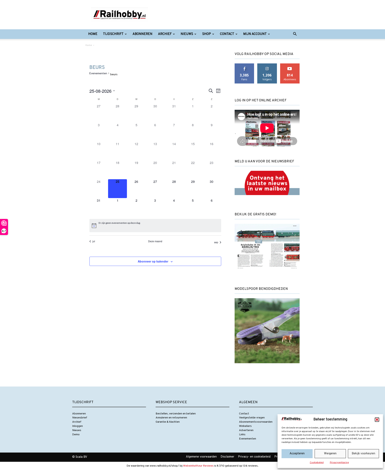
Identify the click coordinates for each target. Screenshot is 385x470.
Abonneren (142, 34)
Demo (76, 434)
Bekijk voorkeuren (363, 454)
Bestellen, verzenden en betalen (176, 413)
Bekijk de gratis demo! (255, 214)
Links (242, 434)
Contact (227, 34)
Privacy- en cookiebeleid (254, 457)
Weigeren (330, 454)
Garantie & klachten (168, 422)
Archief (165, 34)
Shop (206, 34)
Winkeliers (245, 426)
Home (92, 34)
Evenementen (98, 73)
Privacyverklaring (339, 462)
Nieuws (187, 34)
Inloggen (77, 426)
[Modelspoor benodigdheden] (267, 367)
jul (93, 241)
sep (216, 242)
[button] (377, 420)
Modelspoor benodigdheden (261, 289)
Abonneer (290, 64)
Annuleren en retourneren (171, 417)
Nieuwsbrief (79, 417)
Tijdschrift (113, 34)
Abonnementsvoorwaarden (256, 422)
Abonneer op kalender (153, 261)
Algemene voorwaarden (201, 457)
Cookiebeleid (317, 462)
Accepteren (297, 454)
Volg (267, 64)
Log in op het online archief (261, 100)
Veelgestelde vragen (252, 417)
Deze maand (155, 241)
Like (244, 64)
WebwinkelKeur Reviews (198, 466)
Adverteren (246, 430)
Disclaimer (227, 457)
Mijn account (255, 34)
